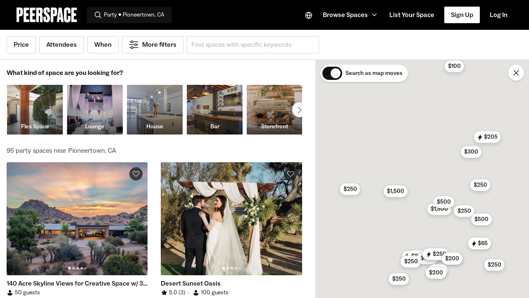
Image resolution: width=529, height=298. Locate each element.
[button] (351, 15)
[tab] (69, 268)
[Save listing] (136, 173)
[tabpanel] (77, 218)
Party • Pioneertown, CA (134, 15)
